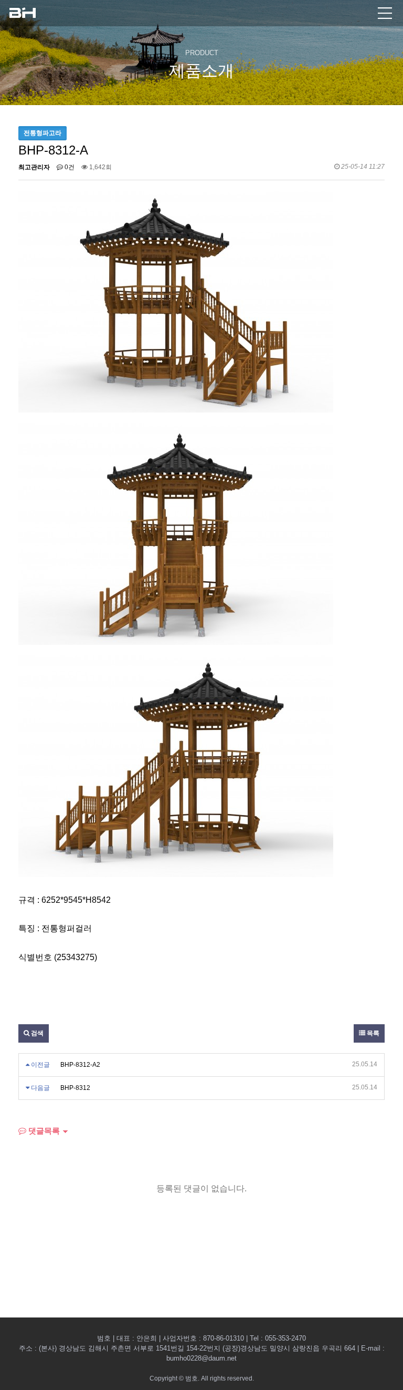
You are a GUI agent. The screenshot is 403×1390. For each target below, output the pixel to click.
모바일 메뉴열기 (385, 13)
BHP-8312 (75, 1088)
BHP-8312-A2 (80, 1064)
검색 (36, 1033)
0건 (69, 167)
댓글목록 (43, 1130)
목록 (372, 1033)
